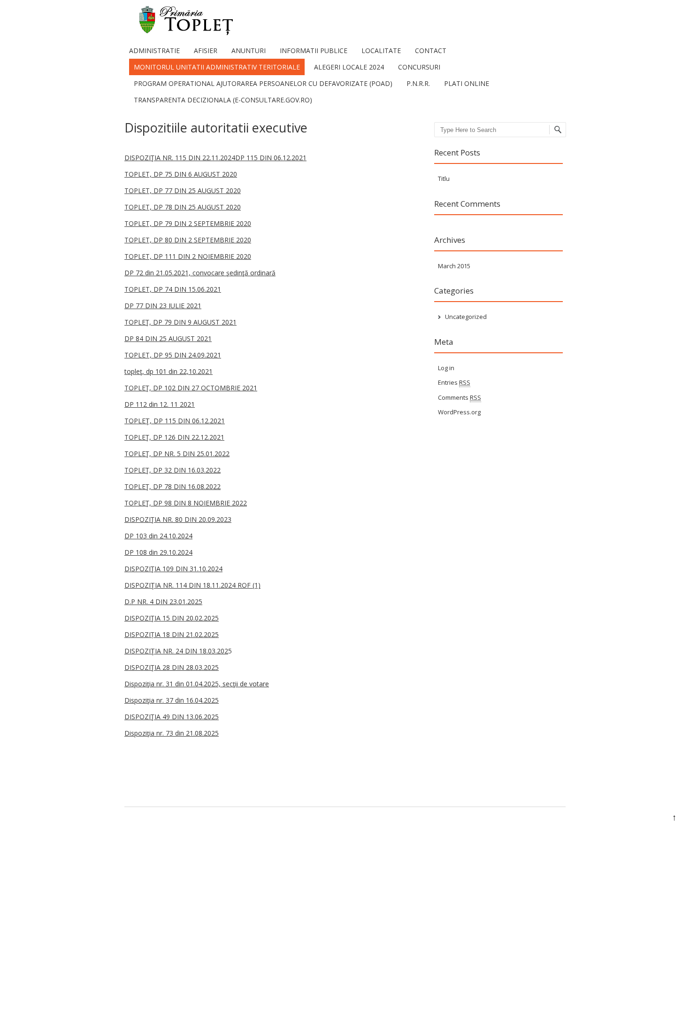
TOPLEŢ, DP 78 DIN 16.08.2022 (172, 486)
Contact (430, 50)
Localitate (381, 50)
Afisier (205, 50)
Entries (454, 382)
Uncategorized (466, 316)
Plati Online (466, 83)
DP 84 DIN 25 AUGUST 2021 (168, 338)
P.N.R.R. (418, 83)
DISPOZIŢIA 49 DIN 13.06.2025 (171, 716)
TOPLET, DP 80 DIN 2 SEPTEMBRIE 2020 (187, 239)
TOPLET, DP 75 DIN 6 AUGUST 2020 (180, 174)
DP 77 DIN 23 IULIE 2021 (162, 305)
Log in (446, 368)
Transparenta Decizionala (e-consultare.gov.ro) (223, 99)
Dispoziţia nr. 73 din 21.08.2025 (171, 733)
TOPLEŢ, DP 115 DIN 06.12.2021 (174, 420)
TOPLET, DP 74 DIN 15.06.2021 (172, 289)
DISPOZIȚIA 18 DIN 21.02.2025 (171, 634)
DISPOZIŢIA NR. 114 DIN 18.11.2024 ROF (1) (192, 585)
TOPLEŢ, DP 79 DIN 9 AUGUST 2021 (180, 322)
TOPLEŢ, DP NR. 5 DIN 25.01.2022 (177, 453)
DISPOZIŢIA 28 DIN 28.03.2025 (171, 667)
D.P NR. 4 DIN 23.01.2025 (163, 601)
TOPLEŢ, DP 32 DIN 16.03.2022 (172, 470)
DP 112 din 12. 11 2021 (159, 404)
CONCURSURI (419, 66)
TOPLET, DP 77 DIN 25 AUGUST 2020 (182, 190)
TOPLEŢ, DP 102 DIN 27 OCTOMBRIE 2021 (190, 387)
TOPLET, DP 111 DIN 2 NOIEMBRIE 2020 (187, 256)
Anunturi (248, 50)
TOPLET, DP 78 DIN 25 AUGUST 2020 (182, 206)
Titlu (444, 178)
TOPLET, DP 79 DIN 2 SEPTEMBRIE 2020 (187, 223)
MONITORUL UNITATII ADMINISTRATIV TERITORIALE (217, 66)
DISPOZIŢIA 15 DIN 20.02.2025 (171, 617)
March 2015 (454, 266)
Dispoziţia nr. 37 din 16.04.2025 (171, 700)
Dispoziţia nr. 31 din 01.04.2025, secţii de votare (196, 683)
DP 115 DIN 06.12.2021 (271, 157)
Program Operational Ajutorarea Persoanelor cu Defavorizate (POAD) (263, 83)
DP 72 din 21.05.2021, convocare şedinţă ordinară (200, 272)
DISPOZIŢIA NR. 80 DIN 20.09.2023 (177, 519)
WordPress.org (459, 412)
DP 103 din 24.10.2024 (158, 535)
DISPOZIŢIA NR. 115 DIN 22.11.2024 (179, 157)
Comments (459, 397)
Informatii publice (313, 50)
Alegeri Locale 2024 (349, 66)
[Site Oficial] (179, 32)
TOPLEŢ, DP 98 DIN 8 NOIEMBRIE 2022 (185, 502)
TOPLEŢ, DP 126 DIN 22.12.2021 (174, 437)
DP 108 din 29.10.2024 (158, 552)
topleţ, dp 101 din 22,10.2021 (168, 371)
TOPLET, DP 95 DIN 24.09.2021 (172, 354)
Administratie (154, 50)
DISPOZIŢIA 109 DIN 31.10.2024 (173, 568)
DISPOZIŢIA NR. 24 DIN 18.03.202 (176, 650)
